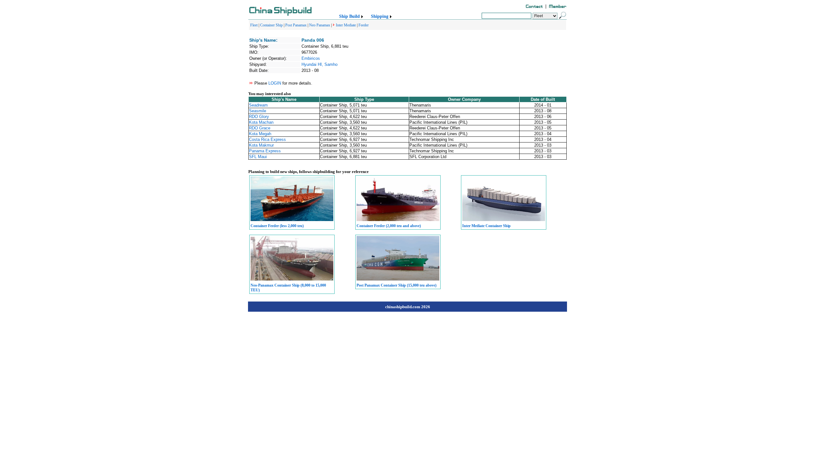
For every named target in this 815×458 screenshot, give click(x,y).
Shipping (379, 16)
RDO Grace (259, 128)
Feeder (363, 25)
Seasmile (257, 110)
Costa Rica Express (267, 139)
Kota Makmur (261, 145)
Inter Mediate (346, 25)
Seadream (258, 105)
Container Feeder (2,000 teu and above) (389, 226)
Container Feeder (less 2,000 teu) (277, 226)
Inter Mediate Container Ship (486, 226)
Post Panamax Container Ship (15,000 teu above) (396, 285)
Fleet (254, 25)
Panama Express (265, 151)
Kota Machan (261, 122)
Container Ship (271, 25)
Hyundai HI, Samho (319, 64)
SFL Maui (258, 156)
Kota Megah (260, 133)
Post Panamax (296, 25)
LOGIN (274, 83)
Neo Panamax (319, 25)
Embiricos (310, 58)
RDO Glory (259, 116)
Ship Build (349, 16)
